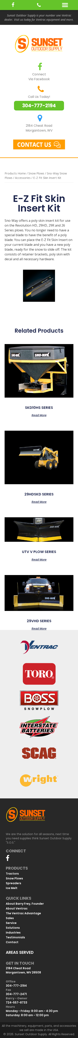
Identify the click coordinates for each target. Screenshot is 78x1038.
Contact (12, 942)
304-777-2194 (39, 105)
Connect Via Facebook (39, 76)
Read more (39, 415)
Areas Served (20, 952)
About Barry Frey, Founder (25, 904)
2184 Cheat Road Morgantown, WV (39, 128)
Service (11, 923)
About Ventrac (17, 908)
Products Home (15, 173)
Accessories (23, 178)
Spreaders (13, 883)
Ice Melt (11, 888)
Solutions (13, 928)
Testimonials (15, 937)
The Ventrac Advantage (23, 913)
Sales (10, 918)
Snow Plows (36, 173)
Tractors (12, 874)
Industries (13, 933)
